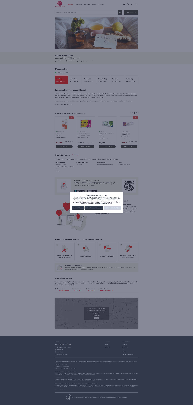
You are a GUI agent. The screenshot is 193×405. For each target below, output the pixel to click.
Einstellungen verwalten (112, 207)
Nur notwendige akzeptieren (94, 207)
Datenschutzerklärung (102, 203)
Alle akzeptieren (78, 207)
